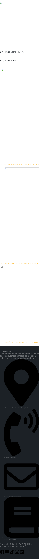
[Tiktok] (12, 552)
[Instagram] (17, 552)
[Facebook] (2, 552)
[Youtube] (7, 552)
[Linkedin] (22, 552)
